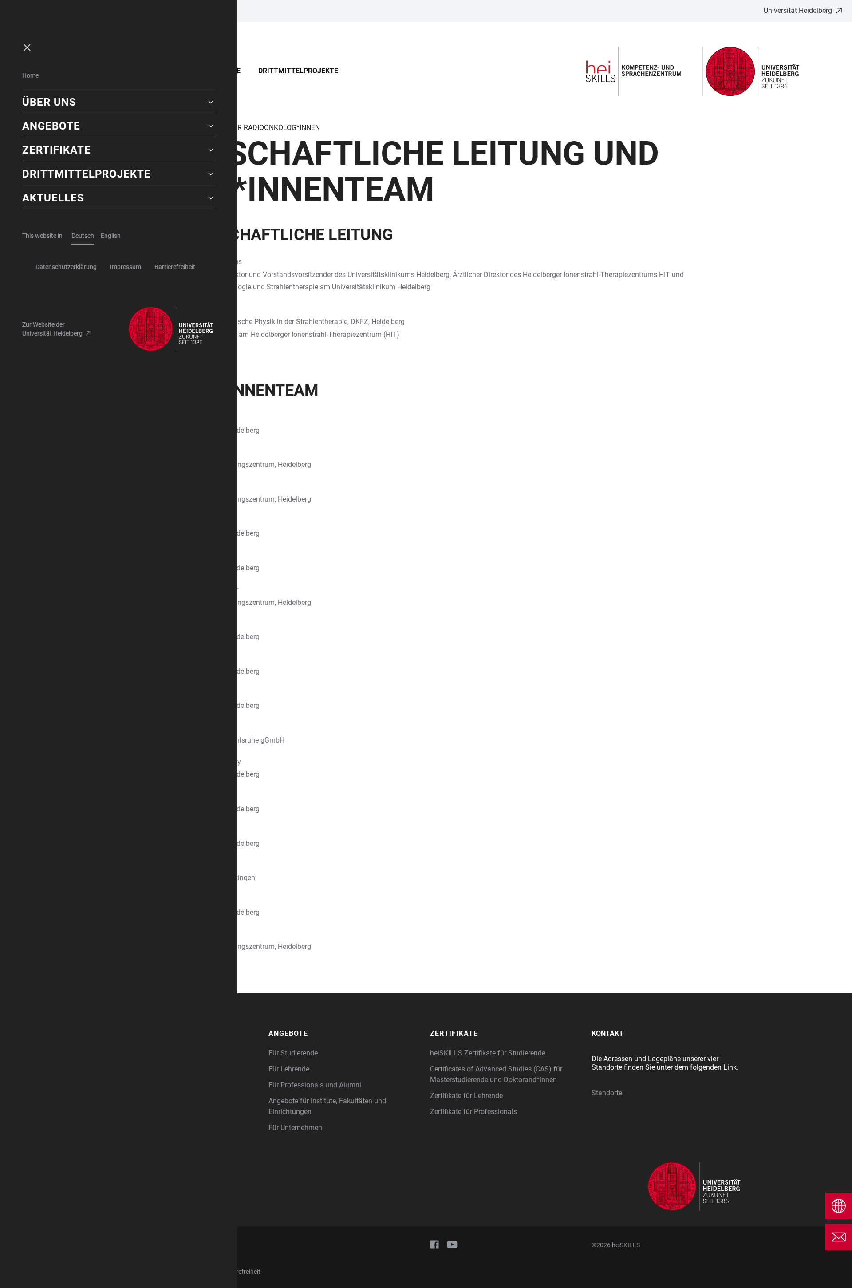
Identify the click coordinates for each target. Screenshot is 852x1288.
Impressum (125, 266)
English (111, 235)
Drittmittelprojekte (298, 71)
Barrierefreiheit (174, 266)
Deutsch (82, 235)
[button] (118, 102)
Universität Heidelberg (798, 10)
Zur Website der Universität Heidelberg (52, 329)
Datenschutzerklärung (66, 266)
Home (30, 75)
